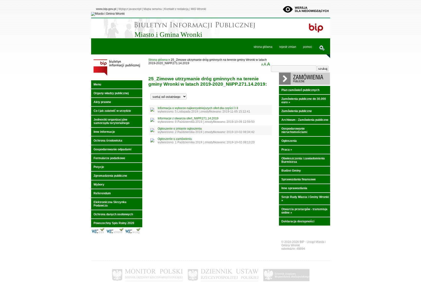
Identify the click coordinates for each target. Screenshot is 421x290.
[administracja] (322, 48)
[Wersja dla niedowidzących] (306, 13)
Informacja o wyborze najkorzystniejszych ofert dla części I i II (198, 108)
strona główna (263, 47)
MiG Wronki (198, 9)
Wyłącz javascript (129, 9)
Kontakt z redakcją (176, 9)
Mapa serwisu (153, 9)
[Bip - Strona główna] (116, 75)
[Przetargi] (304, 83)
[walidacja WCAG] (133, 233)
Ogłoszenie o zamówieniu (175, 139)
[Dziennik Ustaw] (223, 282)
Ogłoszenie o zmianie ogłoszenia (180, 128)
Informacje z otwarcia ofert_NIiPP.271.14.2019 (188, 118)
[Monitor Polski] (147, 282)
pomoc (307, 47)
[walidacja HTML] (115, 233)
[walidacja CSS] (98, 233)
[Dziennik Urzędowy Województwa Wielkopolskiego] (286, 282)
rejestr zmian (287, 47)
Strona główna (158, 60)
